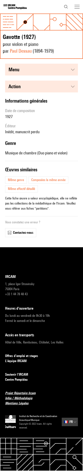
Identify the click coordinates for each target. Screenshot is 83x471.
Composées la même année (48, 180)
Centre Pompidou (16, 380)
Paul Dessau (21, 51)
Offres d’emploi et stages (21, 356)
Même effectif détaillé (21, 189)
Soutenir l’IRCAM (16, 374)
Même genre (16, 180)
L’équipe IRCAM (16, 361)
